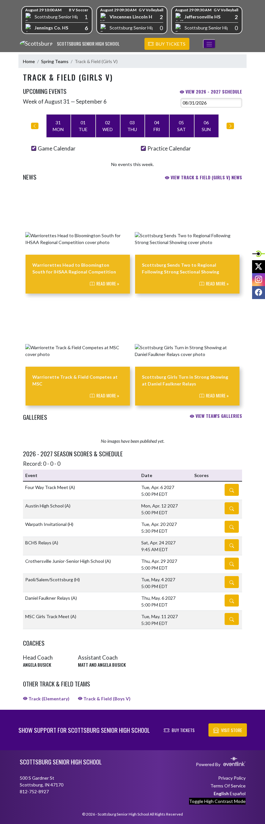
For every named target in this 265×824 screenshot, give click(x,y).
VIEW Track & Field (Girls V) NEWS (205, 177)
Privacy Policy (232, 778)
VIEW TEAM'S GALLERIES (218, 415)
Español (238, 793)
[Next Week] (230, 126)
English (221, 793)
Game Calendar (57, 148)
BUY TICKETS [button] (183, 730)
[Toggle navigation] (209, 44)
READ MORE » (107, 283)
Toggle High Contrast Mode (217, 801)
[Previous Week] (34, 126)
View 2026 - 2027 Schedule (213, 91)
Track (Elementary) (48, 698)
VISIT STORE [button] (231, 730)
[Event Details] (232, 490)
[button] (166, 44)
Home (29, 61)
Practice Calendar (169, 148)
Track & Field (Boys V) (106, 698)
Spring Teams (55, 61)
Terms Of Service (228, 785)
